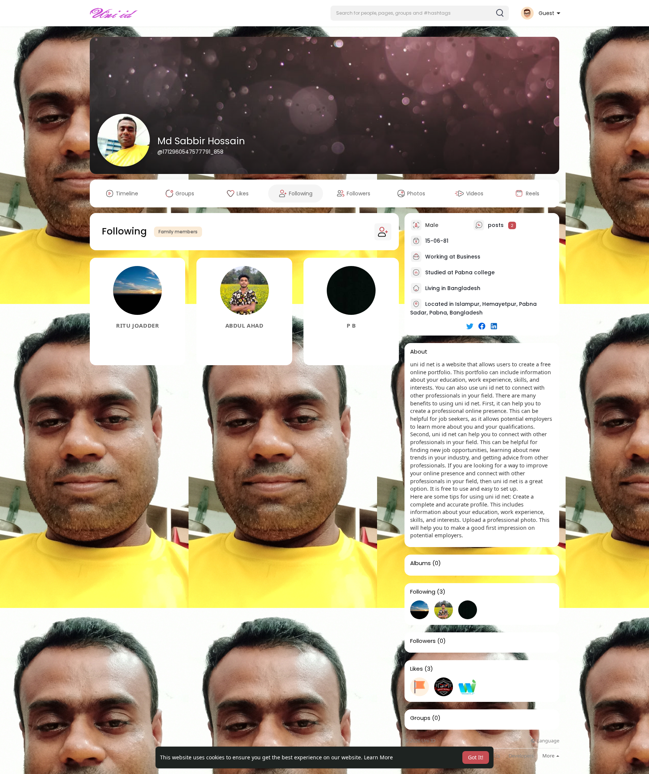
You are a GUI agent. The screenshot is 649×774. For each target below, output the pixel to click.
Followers (423, 641)
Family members (178, 231)
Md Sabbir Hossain (201, 141)
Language (547, 740)
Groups (420, 718)
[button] (420, 13)
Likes (416, 669)
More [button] (548, 755)
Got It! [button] (475, 757)
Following (422, 592)
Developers (521, 755)
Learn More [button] (378, 757)
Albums (420, 563)
